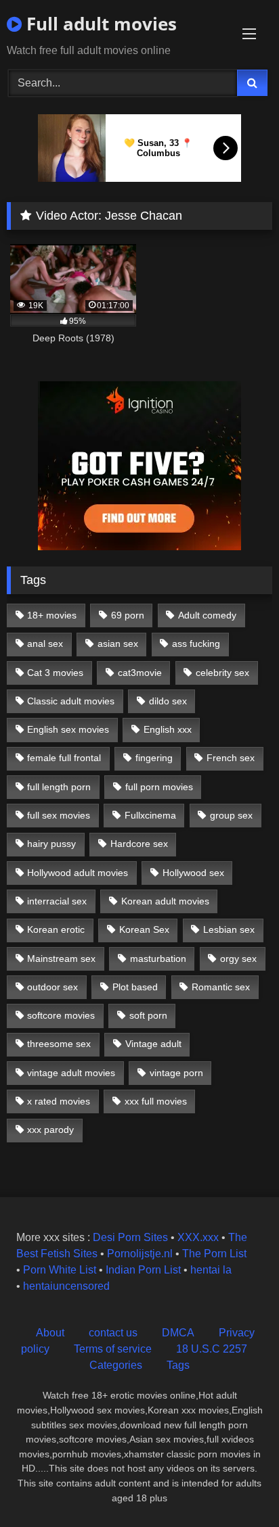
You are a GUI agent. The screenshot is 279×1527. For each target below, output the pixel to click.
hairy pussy (51, 843)
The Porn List (214, 1253)
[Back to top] (237, 1487)
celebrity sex (222, 672)
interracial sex (57, 901)
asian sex (118, 643)
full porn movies (159, 786)
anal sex (45, 643)
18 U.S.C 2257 (211, 1349)
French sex (231, 757)
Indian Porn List (143, 1270)
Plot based (135, 986)
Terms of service (113, 1349)
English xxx (168, 729)
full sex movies (58, 815)
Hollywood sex (193, 872)
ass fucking (196, 643)
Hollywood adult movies (77, 872)
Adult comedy (207, 615)
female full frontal (64, 757)
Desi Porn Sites (130, 1237)
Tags (178, 1365)
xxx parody (50, 1129)
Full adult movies (99, 23)
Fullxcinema (150, 815)
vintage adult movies (71, 1072)
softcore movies (61, 1015)
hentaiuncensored (66, 1286)
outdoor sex (52, 986)
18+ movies (52, 615)
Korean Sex (144, 929)
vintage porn (176, 1072)
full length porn (59, 786)
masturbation (158, 958)
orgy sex (238, 958)
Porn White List (59, 1270)
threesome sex (59, 1043)
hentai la (211, 1270)
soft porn (148, 1015)
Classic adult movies (70, 701)
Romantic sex (221, 986)
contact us (113, 1332)
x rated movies (58, 1101)
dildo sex (168, 701)
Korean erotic (56, 929)
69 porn (127, 615)
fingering (154, 757)
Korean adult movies (165, 901)
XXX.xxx (198, 1237)
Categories (115, 1365)
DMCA (178, 1332)
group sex (231, 815)
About (50, 1332)
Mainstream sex (61, 958)
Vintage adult (153, 1043)
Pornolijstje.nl (140, 1253)
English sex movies (68, 729)
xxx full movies (156, 1101)
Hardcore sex (139, 843)
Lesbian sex (229, 929)
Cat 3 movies (55, 672)
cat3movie (140, 672)
